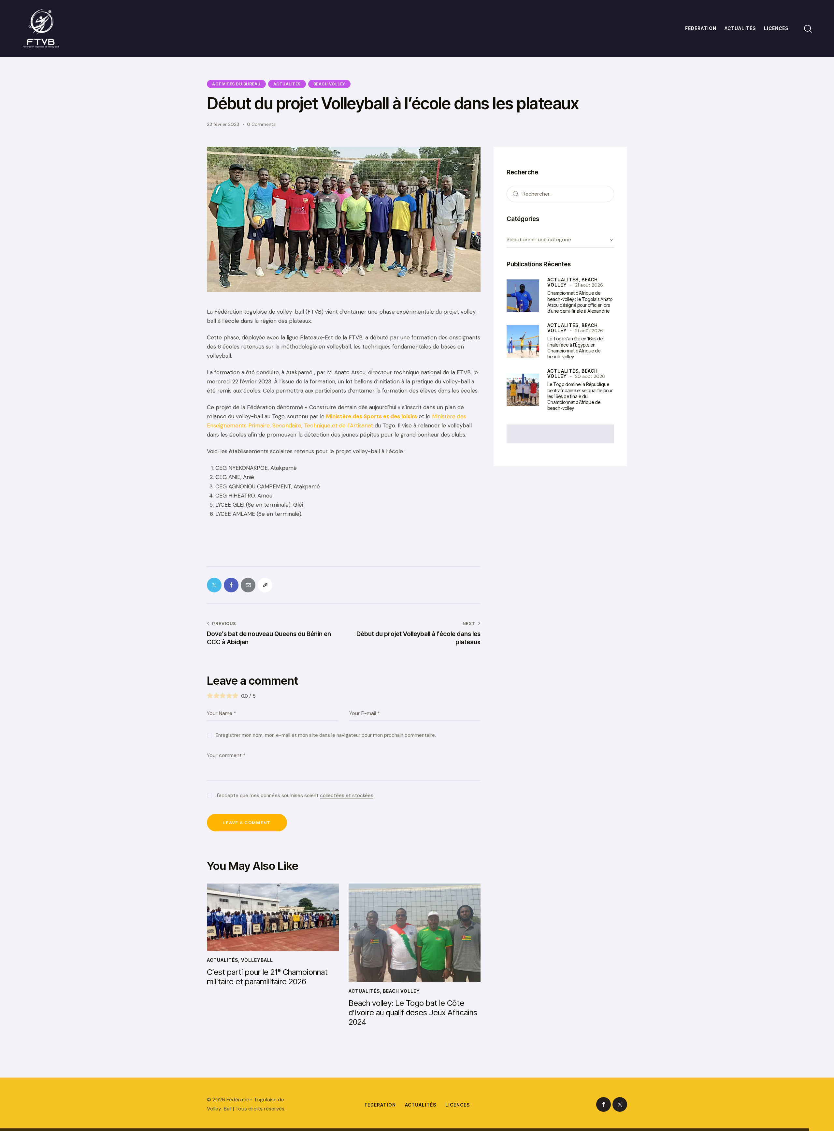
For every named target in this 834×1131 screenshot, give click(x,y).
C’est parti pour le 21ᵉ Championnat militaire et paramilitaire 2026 (267, 977)
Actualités (287, 84)
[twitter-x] (619, 1104)
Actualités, (564, 279)
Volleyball (257, 960)
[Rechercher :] (560, 193)
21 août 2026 (589, 285)
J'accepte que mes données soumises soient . (295, 795)
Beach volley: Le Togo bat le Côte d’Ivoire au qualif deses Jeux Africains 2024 (413, 1013)
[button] (265, 585)
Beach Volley (329, 84)
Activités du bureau (236, 84)
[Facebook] (231, 585)
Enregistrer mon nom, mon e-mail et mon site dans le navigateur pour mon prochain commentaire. (326, 735)
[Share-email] (248, 585)
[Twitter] (214, 585)
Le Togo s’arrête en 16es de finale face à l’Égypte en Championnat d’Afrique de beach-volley (575, 347)
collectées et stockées (346, 795)
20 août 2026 (590, 376)
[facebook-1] (603, 1104)
